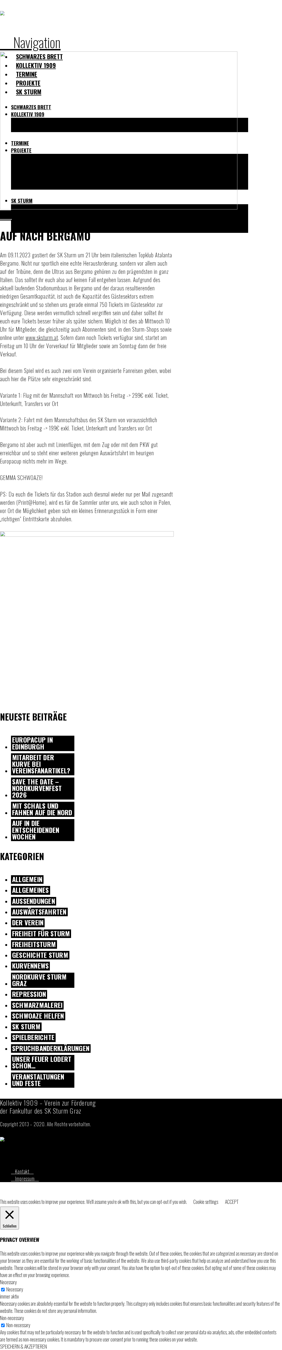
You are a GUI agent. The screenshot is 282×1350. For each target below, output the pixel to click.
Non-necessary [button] (12, 1317)
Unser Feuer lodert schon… (41, 1062)
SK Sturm (26, 1026)
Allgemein (27, 879)
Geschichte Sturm (40, 955)
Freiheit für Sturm (41, 933)
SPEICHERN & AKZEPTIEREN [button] (23, 1346)
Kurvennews (30, 966)
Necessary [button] (8, 1282)
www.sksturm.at (42, 337)
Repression (29, 994)
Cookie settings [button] (205, 1201)
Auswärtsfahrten (39, 912)
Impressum (25, 1178)
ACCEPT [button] (231, 1201)
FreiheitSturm (34, 944)
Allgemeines (30, 890)
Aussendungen (33, 901)
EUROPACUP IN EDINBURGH (32, 743)
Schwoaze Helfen (38, 1016)
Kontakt (22, 1171)
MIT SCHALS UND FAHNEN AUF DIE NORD (42, 809)
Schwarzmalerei (37, 1005)
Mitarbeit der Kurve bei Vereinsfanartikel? (41, 764)
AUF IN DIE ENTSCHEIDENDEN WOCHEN (35, 830)
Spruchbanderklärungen (51, 1048)
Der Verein (28, 922)
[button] (30, 42)
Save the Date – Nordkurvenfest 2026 (37, 789)
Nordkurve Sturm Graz (39, 980)
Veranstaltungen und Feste (38, 1080)
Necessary (14, 1289)
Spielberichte (33, 1037)
